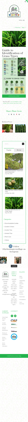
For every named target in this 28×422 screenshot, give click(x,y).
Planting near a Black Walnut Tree (14, 190)
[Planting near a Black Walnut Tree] (14, 178)
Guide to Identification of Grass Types (12, 210)
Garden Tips (6, 103)
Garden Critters (9, 226)
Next (23, 27)
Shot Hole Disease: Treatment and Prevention (14, 171)
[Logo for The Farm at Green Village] (14, 5)
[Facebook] (12, 316)
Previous (17, 27)
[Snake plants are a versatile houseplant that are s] (17, 260)
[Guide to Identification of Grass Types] (14, 198)
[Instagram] (15, 316)
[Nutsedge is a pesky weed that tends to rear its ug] (3, 260)
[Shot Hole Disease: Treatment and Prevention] (14, 154)
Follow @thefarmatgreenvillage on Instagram (14, 249)
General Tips (12, 103)
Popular (9, 150)
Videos (7, 240)
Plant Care (18, 103)
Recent (19, 150)
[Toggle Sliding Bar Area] (26, 1)
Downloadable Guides (16, 101)
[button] (25, 1)
